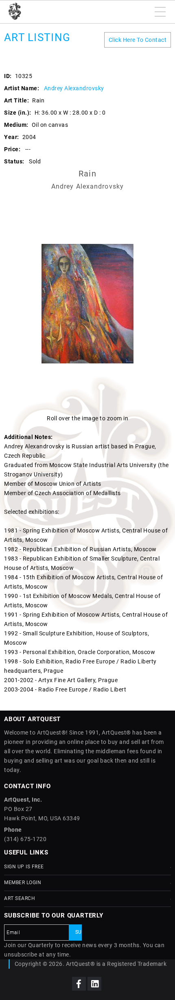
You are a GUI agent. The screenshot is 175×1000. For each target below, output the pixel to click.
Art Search (19, 898)
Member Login (22, 882)
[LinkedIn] (94, 984)
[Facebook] (79, 984)
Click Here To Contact (138, 40)
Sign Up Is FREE (24, 867)
